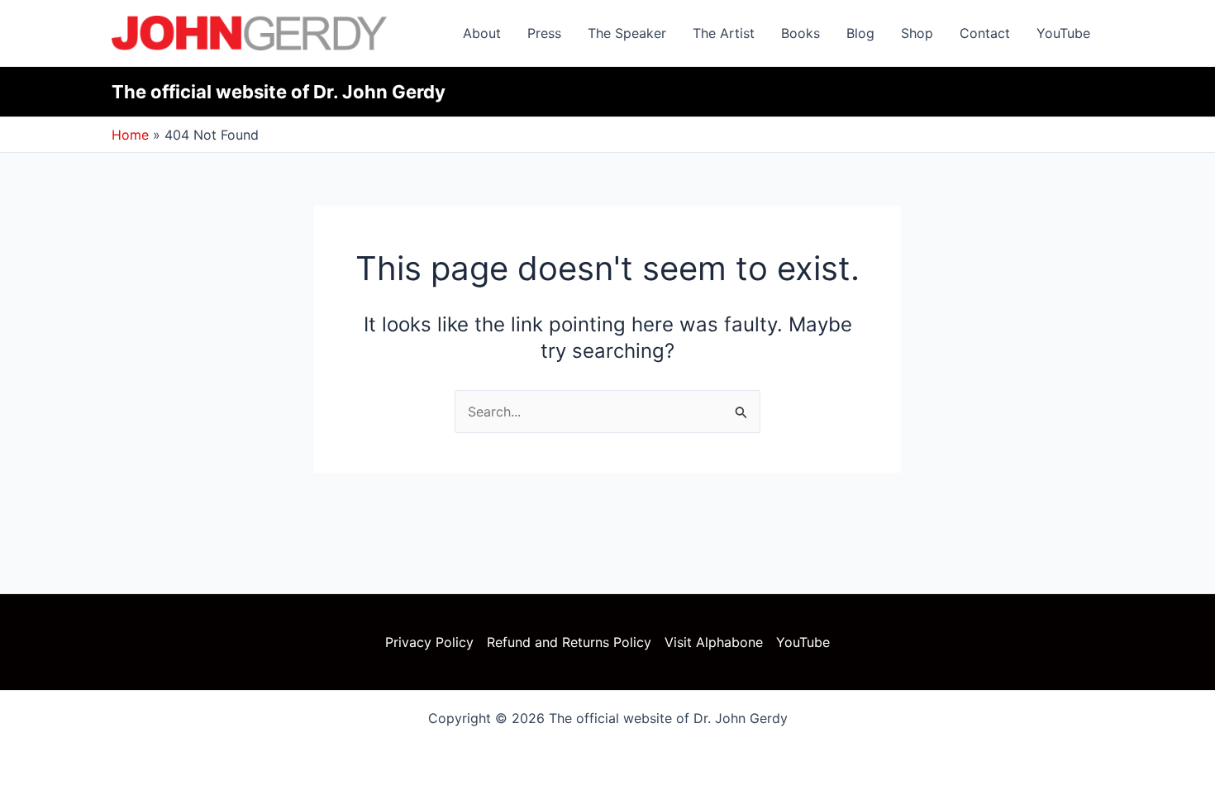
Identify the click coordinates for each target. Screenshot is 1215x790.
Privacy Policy (429, 642)
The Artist (724, 33)
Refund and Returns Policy (569, 642)
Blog (860, 33)
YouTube (1063, 33)
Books (800, 33)
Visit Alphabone (714, 642)
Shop (917, 33)
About (482, 33)
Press (544, 33)
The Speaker (627, 33)
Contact (985, 33)
